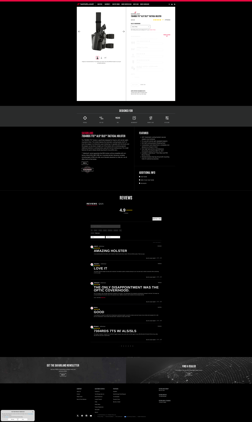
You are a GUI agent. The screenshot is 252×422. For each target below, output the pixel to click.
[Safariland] (85, 4)
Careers (78, 394)
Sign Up (63, 375)
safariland (116, 230)
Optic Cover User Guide (147, 180)
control (100, 230)
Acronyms (143, 183)
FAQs (96, 401)
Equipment (107, 4)
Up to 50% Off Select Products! (126, 0)
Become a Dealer (116, 401)
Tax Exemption (116, 396)
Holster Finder (116, 4)
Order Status (97, 404)
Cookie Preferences (142, 416)
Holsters (100, 4)
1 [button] (121, 346)
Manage (12, 419)
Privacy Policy (30, 413)
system (92, 233)
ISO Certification (119, 416)
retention (110, 230)
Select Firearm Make (136, 23)
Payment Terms (116, 399)
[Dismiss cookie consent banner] (33, 412)
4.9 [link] (162, 19)
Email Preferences (98, 396)
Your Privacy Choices (131, 416)
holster (105, 230)
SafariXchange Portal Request (119, 394)
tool (120, 230)
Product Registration (99, 407)
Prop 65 (85, 163)
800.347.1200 (162, 390)
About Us (79, 391)
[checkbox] (113, 237)
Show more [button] (97, 233)
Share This (142, 84)
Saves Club (136, 4)
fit (91, 230)
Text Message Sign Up (99, 394)
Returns (96, 412)
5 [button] (130, 346)
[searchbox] (105, 226)
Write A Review (156, 219)
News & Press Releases (81, 399)
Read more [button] (103, 297)
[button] (79, 31)
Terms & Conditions (109, 416)
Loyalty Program (98, 399)
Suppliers (115, 391)
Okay (23, 419)
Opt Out (6, 416)
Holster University (87, 169)
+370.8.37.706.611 (162, 402)
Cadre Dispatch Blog (126, 4)
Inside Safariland (144, 4)
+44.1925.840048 (162, 396)
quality (95, 230)
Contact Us (97, 391)
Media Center (79, 396)
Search (189, 374)
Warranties (97, 409)
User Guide (144, 176)
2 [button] (123, 346)
